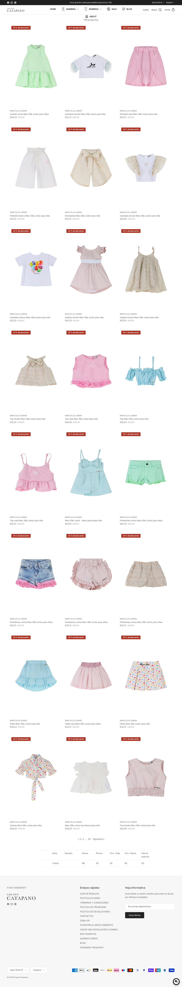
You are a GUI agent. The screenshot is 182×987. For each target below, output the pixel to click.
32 (89, 839)
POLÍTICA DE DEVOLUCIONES (95, 911)
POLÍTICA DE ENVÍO (90, 898)
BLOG (83, 943)
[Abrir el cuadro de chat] (176, 981)
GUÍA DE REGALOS (89, 893)
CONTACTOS (86, 916)
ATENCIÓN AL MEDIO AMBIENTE (96, 925)
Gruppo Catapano (21, 977)
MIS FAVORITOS (88, 934)
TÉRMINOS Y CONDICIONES (94, 902)
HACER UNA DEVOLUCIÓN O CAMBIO (99, 929)
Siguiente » (98, 839)
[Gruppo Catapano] (15, 10)
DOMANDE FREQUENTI (92, 947)
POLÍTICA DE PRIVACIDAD (93, 907)
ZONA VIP (85, 920)
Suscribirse (134, 915)
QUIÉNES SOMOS (89, 938)
